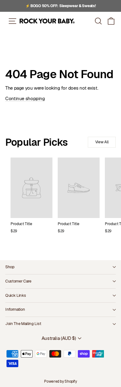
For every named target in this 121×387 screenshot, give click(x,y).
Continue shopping (25, 98)
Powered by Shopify (60, 381)
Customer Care (18, 281)
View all (102, 142)
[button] (111, 21)
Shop (10, 266)
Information (15, 309)
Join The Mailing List (23, 323)
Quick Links (15, 295)
